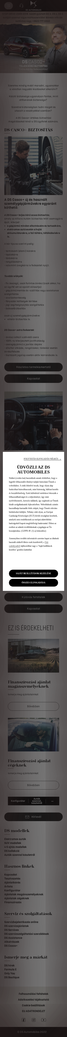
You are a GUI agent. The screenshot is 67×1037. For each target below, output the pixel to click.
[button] (42, 459)
